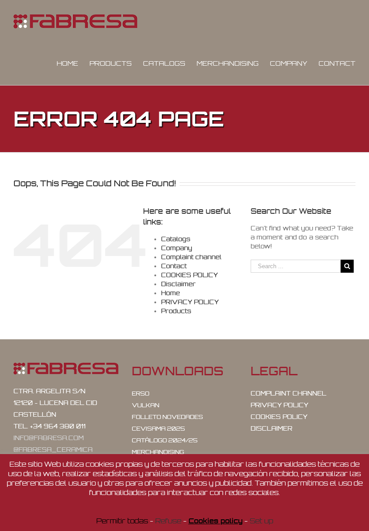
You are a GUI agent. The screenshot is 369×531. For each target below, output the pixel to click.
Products (176, 311)
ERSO (140, 393)
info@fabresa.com (49, 437)
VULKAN (145, 405)
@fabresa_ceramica (53, 449)
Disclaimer (178, 284)
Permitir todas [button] (122, 521)
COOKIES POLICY (189, 275)
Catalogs (175, 239)
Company (176, 248)
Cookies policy (216, 521)
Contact (174, 266)
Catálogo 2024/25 (165, 440)
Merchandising (158, 452)
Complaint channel (191, 257)
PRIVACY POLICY (190, 302)
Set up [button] (261, 521)
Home (170, 293)
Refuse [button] (168, 521)
